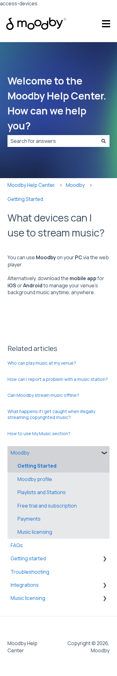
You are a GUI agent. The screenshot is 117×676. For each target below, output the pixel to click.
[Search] (104, 141)
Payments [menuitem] (29, 518)
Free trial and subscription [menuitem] (47, 505)
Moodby (75, 185)
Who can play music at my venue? (41, 363)
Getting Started (25, 199)
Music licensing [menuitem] (34, 531)
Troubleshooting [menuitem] (30, 571)
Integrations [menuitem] (25, 584)
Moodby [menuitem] (20, 452)
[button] (105, 453)
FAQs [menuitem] (17, 545)
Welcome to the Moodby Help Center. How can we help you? (56, 103)
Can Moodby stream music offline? (43, 395)
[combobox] (52, 141)
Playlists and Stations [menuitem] (41, 492)
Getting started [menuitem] (28, 558)
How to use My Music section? (39, 433)
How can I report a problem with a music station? (57, 379)
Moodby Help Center (31, 185)
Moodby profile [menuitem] (34, 479)
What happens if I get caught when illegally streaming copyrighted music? (51, 414)
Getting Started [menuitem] (36, 465)
